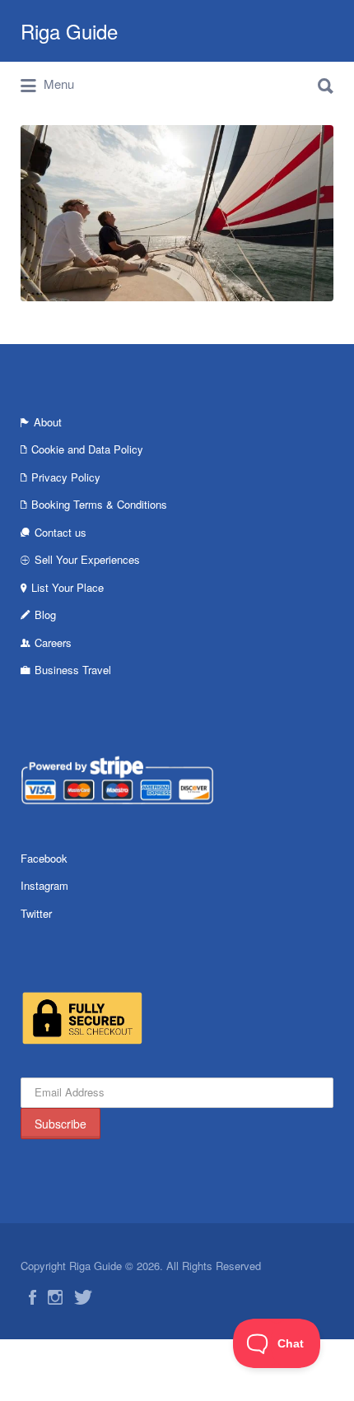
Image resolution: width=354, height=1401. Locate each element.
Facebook (44, 858)
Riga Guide (69, 30)
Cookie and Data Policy (87, 449)
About (48, 422)
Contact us (60, 532)
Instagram (44, 885)
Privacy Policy (65, 477)
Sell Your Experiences (87, 559)
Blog (45, 614)
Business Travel (73, 669)
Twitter (36, 913)
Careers (53, 642)
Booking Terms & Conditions (99, 504)
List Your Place (67, 587)
